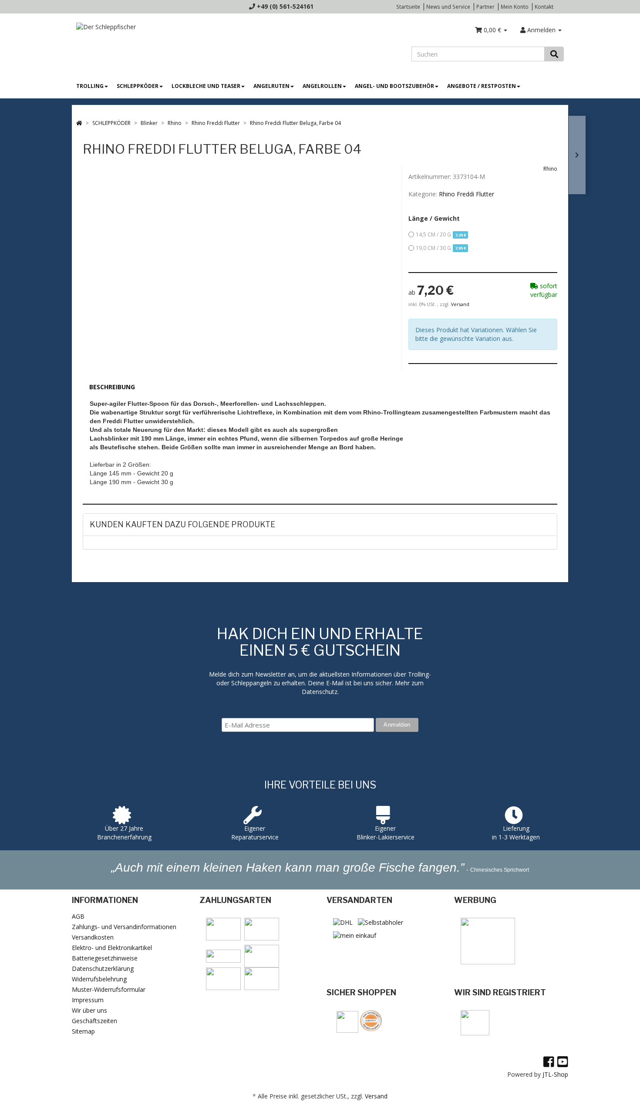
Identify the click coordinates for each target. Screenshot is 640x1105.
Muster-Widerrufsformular (108, 989)
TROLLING (90, 86)
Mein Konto (515, 6)
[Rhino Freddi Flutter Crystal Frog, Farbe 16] (577, 155)
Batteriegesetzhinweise (105, 958)
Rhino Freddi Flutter (466, 194)
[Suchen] (554, 54)
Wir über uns (89, 1010)
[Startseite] (79, 123)
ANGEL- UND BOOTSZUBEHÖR (394, 86)
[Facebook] (548, 1061)
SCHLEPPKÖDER (137, 86)
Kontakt (544, 6)
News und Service (448, 6)
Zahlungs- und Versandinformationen (124, 927)
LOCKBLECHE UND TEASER (206, 86)
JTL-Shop (555, 1074)
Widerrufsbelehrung (99, 979)
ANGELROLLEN (322, 86)
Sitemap (83, 1031)
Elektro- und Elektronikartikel (112, 947)
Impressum (88, 1000)
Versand (460, 304)
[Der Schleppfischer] (104, 26)
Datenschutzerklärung (103, 968)
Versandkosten (93, 937)
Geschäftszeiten (94, 1021)
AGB (78, 916)
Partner (485, 6)
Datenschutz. (320, 691)
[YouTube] (562, 1061)
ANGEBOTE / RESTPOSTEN (481, 86)
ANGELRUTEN (271, 86)
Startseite (408, 6)
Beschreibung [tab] (112, 387)
